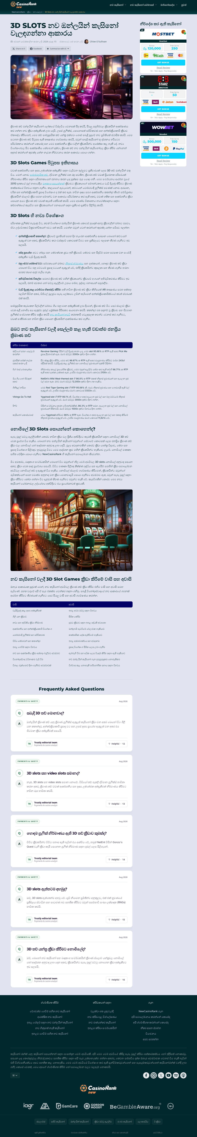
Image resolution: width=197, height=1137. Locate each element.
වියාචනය (151, 1033)
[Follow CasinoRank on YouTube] (168, 1075)
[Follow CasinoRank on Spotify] (176, 1075)
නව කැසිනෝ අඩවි (60, 314)
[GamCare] (67, 1106)
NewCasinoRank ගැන (151, 1011)
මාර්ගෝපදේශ (168, 4)
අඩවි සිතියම (157, 1132)
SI (14, 1075)
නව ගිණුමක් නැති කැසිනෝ (49, 1028)
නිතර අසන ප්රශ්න (151, 1028)
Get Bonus (163, 62)
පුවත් (183, 4)
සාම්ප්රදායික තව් (39, 174)
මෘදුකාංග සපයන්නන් (54, 183)
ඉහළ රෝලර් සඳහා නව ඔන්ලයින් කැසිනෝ (50, 1022)
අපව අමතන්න (151, 1039)
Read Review (163, 67)
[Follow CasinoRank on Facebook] (146, 1075)
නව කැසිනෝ (116, 4)
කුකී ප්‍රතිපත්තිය (40, 1132)
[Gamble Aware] (135, 1106)
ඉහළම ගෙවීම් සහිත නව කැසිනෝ (50, 1033)
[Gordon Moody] (94, 1106)
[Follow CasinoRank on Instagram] (154, 1075)
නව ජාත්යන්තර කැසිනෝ (102, 1022)
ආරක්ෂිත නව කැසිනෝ (49, 1017)
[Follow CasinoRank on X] (161, 1075)
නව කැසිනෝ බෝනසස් (142, 4)
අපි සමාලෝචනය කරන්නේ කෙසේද (150, 1017)
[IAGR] (29, 1106)
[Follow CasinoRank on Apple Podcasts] (183, 1075)
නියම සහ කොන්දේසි (120, 1132)
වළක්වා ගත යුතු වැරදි (102, 1011)
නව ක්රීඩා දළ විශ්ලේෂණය (102, 1017)
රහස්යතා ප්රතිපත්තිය (79, 1132)
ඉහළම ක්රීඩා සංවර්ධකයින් (102, 1028)
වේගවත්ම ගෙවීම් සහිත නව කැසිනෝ (50, 1011)
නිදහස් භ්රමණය (74, 263)
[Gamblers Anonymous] (45, 1106)
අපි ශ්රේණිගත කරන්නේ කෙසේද (151, 1022)
